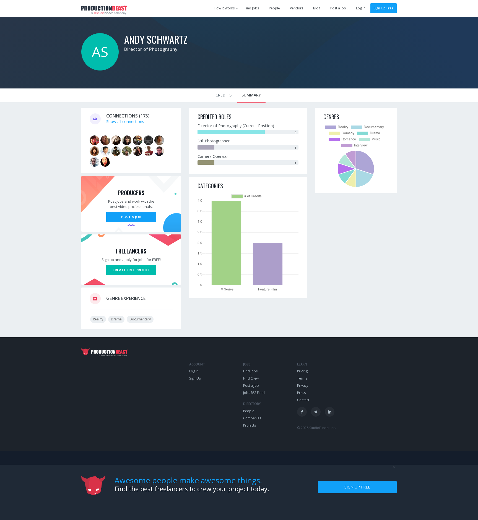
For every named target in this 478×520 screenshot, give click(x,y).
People (274, 8)
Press (301, 392)
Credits (223, 95)
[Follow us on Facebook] (302, 412)
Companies (252, 418)
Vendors (296, 8)
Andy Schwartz (156, 39)
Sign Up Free (383, 8)
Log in (360, 8)
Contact (303, 400)
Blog (316, 8)
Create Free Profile (131, 269)
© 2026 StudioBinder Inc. (316, 427)
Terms (302, 378)
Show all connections (125, 121)
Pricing (302, 371)
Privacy (302, 385)
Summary (251, 95)
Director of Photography (151, 49)
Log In (194, 371)
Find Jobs (252, 8)
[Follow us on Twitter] (316, 412)
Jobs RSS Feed (254, 392)
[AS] (100, 69)
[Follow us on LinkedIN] (329, 412)
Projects (249, 425)
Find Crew (251, 378)
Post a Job (338, 8)
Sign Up (195, 378)
